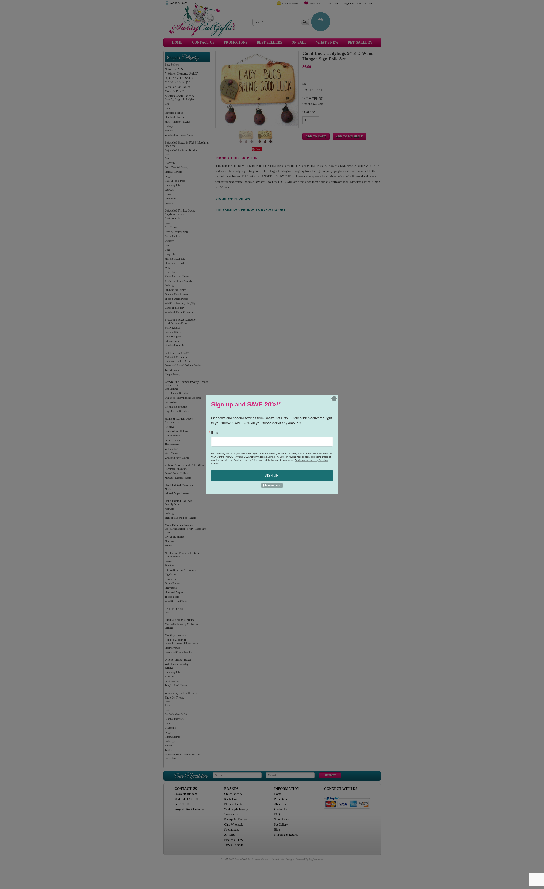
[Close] (334, 398)
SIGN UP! (272, 475)
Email (215, 432)
